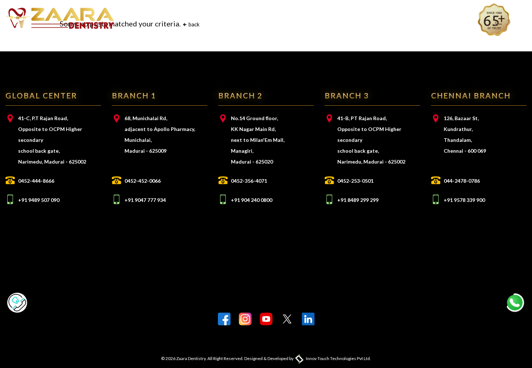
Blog (287, 18)
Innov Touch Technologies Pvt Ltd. (338, 358)
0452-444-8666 (36, 181)
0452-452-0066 (142, 181)
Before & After (326, 18)
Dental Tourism (384, 18)
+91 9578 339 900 (464, 200)
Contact (432, 18)
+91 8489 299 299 (358, 200)
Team (263, 18)
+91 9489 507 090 (38, 200)
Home (151, 18)
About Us (183, 18)
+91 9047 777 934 (145, 200)
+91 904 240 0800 (251, 200)
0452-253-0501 (355, 181)
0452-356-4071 (249, 181)
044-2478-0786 (462, 181)
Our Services (226, 18)
